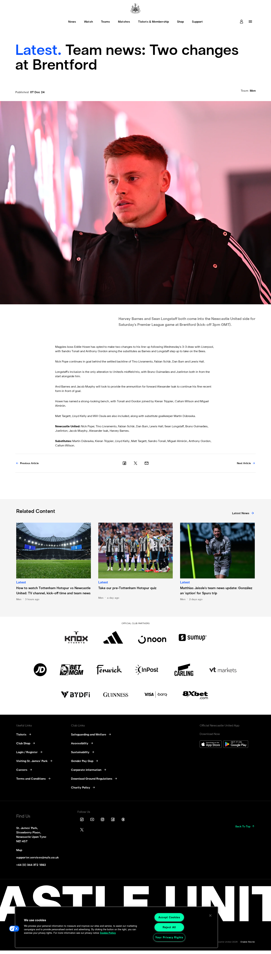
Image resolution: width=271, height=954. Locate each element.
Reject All (169, 927)
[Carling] (184, 670)
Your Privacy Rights (169, 937)
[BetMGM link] (71, 670)
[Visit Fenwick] (109, 670)
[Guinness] (116, 695)
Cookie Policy (108, 932)
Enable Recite (248, 942)
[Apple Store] (211, 744)
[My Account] (241, 21)
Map (19, 850)
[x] (135, 463)
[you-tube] (92, 819)
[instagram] (102, 819)
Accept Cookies (169, 917)
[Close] (210, 915)
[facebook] (124, 463)
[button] (14, 928)
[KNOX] (76, 637)
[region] (116, 927)
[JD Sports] (40, 670)
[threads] (123, 819)
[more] (250, 21)
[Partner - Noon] (152, 637)
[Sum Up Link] (192, 637)
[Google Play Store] (235, 744)
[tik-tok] (81, 819)
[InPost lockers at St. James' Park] (146, 670)
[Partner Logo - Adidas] (113, 637)
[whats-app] (146, 463)
